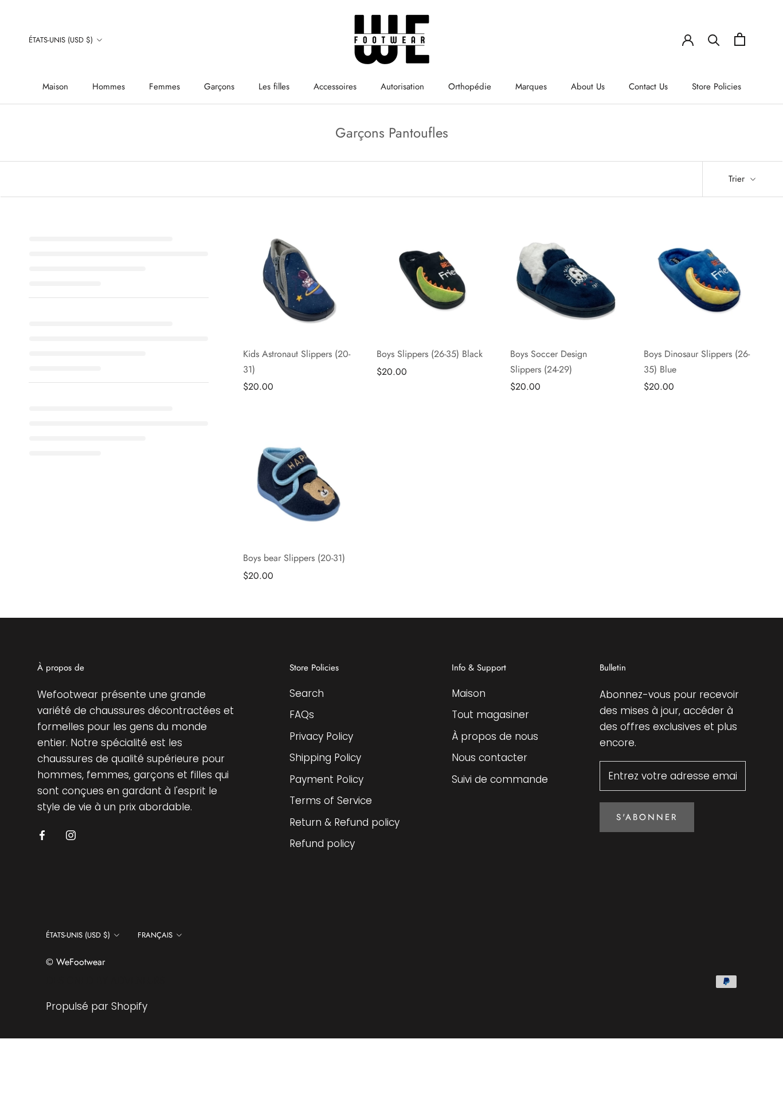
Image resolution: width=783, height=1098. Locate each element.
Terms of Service (330, 800)
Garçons (219, 86)
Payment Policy (326, 779)
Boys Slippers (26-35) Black (430, 353)
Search (306, 693)
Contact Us (648, 86)
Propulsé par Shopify (96, 1006)
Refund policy (322, 843)
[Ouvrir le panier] (739, 39)
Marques (531, 86)
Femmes (164, 86)
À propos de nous (495, 736)
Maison (55, 86)
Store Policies (716, 86)
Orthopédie (469, 86)
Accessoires (335, 86)
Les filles (274, 86)
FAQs (301, 714)
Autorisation (402, 86)
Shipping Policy (325, 757)
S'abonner (647, 817)
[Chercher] (714, 39)
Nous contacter (489, 757)
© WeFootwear (75, 961)
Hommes (108, 86)
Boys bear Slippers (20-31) (294, 557)
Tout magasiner (490, 714)
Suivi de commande (500, 779)
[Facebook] (42, 834)
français (155, 935)
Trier (738, 178)
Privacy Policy (321, 736)
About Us (588, 86)
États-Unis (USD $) (61, 39)
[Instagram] (71, 834)
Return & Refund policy (344, 822)
